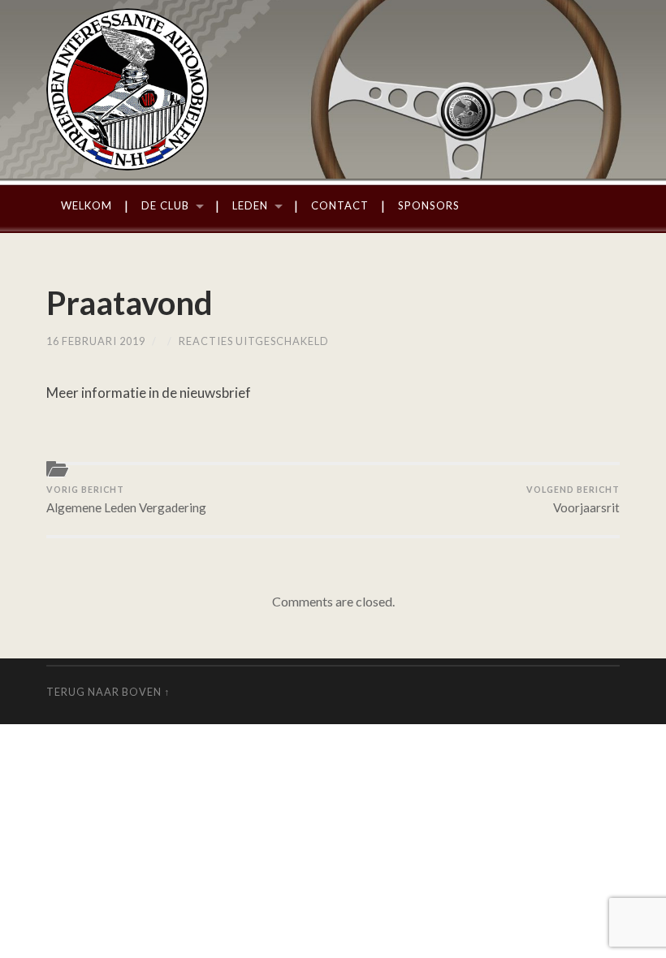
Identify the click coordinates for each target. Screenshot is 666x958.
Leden (250, 205)
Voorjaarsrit (573, 499)
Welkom (86, 205)
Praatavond (129, 302)
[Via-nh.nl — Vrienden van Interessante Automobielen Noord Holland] (332, 89)
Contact (340, 205)
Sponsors (429, 205)
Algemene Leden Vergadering (126, 499)
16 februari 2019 (95, 340)
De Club (165, 205)
